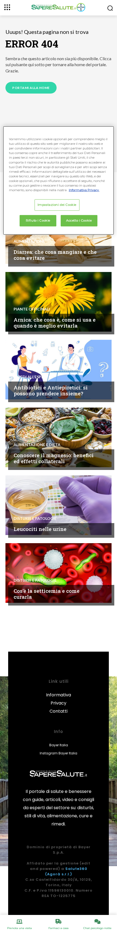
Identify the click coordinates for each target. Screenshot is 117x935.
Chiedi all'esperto (33, 377)
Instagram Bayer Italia (58, 753)
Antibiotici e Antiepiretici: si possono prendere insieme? (51, 390)
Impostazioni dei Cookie (57, 205)
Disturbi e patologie (35, 518)
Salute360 (76, 868)
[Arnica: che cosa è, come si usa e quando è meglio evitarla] (58, 302)
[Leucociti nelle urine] (58, 505)
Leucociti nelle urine (40, 529)
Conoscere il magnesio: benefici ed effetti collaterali (54, 458)
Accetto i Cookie (79, 220)
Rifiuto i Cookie (38, 220)
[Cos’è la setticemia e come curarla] (58, 573)
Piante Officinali (32, 309)
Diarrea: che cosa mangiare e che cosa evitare (55, 254)
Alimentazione (29, 241)
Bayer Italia (58, 745)
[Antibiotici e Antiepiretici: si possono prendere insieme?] (58, 369)
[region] (58, 180)
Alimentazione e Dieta (37, 445)
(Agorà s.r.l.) (58, 874)
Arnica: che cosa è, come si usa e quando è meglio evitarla (55, 322)
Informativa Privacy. (84, 190)
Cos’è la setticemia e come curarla (46, 593)
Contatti (58, 711)
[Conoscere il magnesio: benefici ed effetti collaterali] (58, 437)
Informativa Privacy (58, 699)
